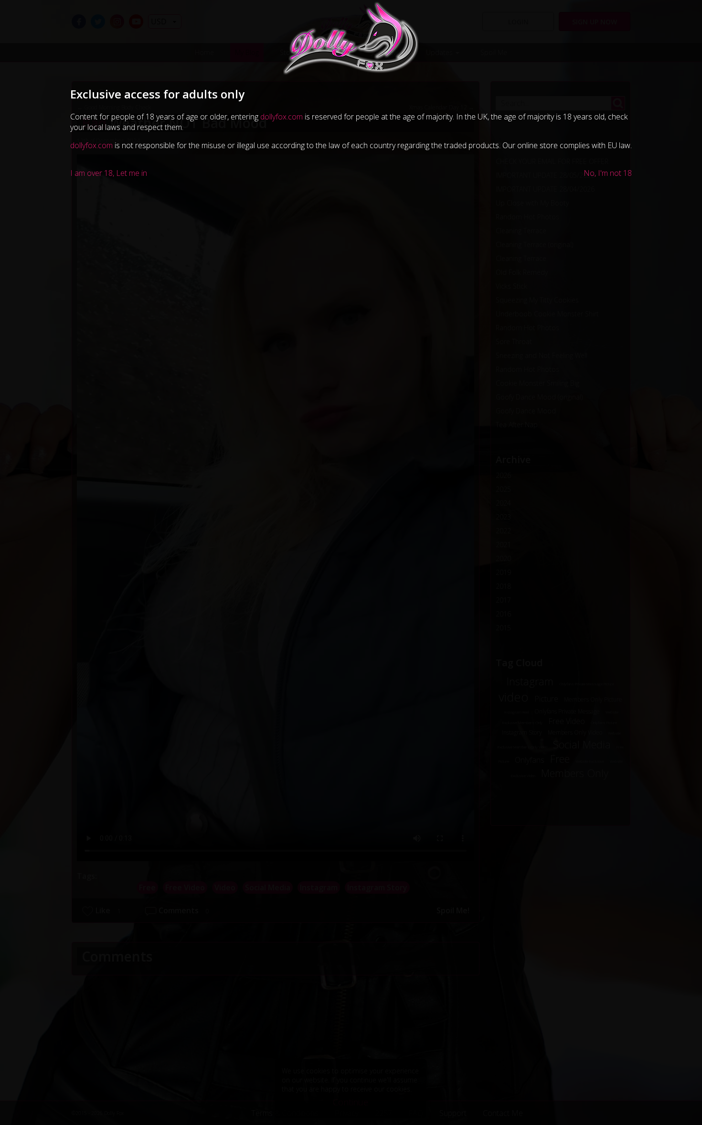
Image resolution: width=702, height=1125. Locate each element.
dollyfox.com (281, 116)
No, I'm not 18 (608, 173)
